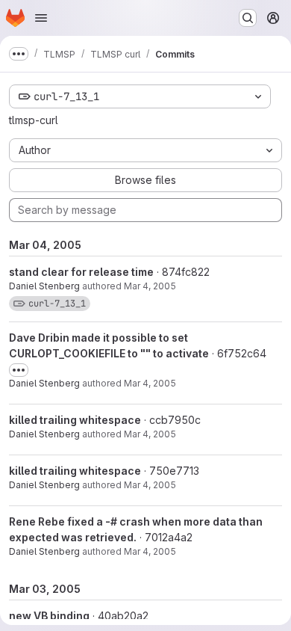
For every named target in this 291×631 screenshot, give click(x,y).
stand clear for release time (81, 271)
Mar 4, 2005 (150, 286)
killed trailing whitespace (75, 419)
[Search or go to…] (248, 18)
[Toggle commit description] (18, 370)
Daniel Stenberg (44, 286)
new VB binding (49, 615)
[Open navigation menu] (41, 18)
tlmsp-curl (33, 120)
